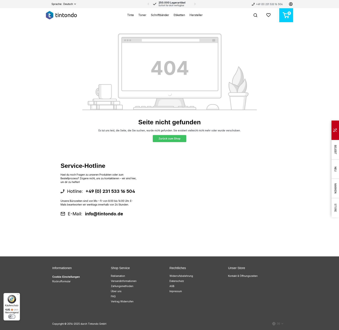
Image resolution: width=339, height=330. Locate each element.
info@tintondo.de (104, 213)
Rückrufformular (61, 281)
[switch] (11, 317)
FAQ (113, 296)
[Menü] (18, 295)
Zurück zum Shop (169, 138)
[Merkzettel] (268, 15)
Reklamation (118, 275)
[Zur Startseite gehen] (61, 15)
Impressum (176, 291)
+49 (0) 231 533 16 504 (269, 4)
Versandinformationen (123, 280)
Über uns (116, 291)
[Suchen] (255, 15)
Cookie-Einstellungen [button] (66, 276)
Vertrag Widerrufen (122, 301)
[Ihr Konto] (291, 4)
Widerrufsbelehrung (181, 275)
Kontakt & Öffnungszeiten (243, 275)
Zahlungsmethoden (122, 286)
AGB (172, 286)
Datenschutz (177, 280)
